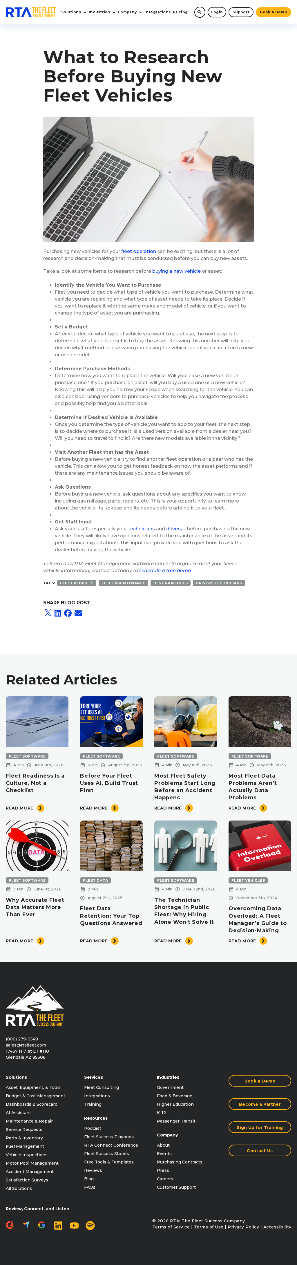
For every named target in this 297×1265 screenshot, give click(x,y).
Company (127, 12)
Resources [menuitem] (96, 1118)
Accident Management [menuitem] (30, 1172)
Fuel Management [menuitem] (25, 1146)
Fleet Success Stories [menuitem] (106, 1154)
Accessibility (277, 1227)
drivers (174, 529)
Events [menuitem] (164, 1154)
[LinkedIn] (58, 613)
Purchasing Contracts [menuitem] (179, 1162)
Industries (99, 12)
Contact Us (260, 1150)
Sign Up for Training (260, 1127)
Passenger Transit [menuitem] (176, 1121)
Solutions (71, 12)
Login (217, 12)
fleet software (27, 756)
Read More (19, 808)
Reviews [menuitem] (93, 1170)
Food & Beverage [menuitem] (174, 1096)
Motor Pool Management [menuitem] (32, 1163)
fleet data (95, 880)
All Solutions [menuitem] (19, 1188)
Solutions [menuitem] (16, 1077)
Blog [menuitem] (89, 1179)
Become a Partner (260, 1104)
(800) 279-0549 (22, 1039)
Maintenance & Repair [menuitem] (29, 1121)
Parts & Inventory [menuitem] (24, 1138)
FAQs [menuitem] (89, 1187)
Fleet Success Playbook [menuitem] (109, 1137)
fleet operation (138, 251)
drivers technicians (219, 583)
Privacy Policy (243, 1227)
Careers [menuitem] (165, 1179)
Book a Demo (273, 12)
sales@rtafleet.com (26, 1045)
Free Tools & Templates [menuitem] (109, 1162)
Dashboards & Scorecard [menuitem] (31, 1104)
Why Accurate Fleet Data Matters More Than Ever (35, 907)
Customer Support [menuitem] (176, 1187)
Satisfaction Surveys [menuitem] (27, 1180)
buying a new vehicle (176, 271)
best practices (170, 583)
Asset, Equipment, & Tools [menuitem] (33, 1087)
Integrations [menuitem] (97, 1096)
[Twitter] (48, 613)
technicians (141, 529)
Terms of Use (209, 1227)
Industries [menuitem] (168, 1077)
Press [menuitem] (163, 1170)
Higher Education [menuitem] (175, 1104)
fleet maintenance (123, 583)
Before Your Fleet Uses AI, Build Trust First (109, 783)
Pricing (180, 12)
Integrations (157, 12)
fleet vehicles (76, 583)
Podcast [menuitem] (92, 1128)
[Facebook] (68, 613)
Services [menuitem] (93, 1077)
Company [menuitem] (167, 1135)
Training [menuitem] (93, 1104)
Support (241, 12)
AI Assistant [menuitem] (18, 1113)
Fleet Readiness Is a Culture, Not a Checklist (35, 783)
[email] (78, 613)
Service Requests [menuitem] (24, 1129)
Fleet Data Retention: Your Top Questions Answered (111, 915)
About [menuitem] (163, 1145)
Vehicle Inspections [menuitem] (27, 1155)
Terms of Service (171, 1227)
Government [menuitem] (170, 1087)
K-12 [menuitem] (161, 1113)
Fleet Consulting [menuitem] (101, 1087)
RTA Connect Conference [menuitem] (111, 1145)
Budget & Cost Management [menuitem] (35, 1096)
